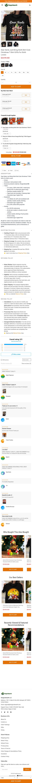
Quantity (3, 79)
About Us (3, 719)
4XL (24, 72)
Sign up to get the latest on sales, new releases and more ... (15, 765)
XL (11, 72)
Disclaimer (4, 754)
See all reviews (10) (16, 341)
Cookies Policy (5, 756)
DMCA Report (12, 775)
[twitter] (5, 712)
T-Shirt (7, 61)
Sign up (27, 769)
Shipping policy (5, 738)
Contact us (4, 722)
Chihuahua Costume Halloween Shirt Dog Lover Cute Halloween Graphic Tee (13, 606)
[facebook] (2, 712)
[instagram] (8, 712)
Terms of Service (5, 748)
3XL (20, 72)
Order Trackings (5, 724)
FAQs (2, 727)
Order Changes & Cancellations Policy (11, 751)
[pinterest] (11, 712)
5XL (28, 72)
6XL (3, 75)
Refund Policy (17, 333)
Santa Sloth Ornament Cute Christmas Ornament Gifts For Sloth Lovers (12, 560)
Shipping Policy (22, 253)
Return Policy (4, 740)
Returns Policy (19, 294)
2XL (15, 72)
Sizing (2, 730)
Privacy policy (5, 746)
